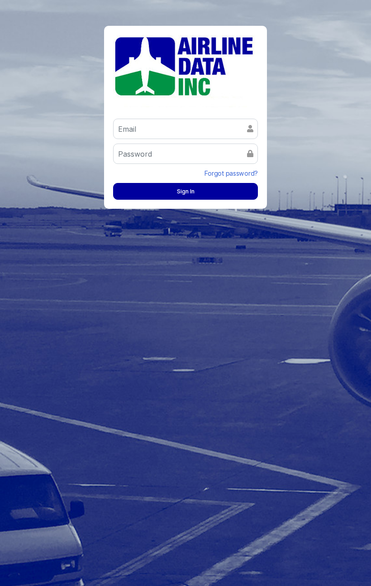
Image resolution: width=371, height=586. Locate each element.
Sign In (186, 191)
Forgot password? (231, 173)
